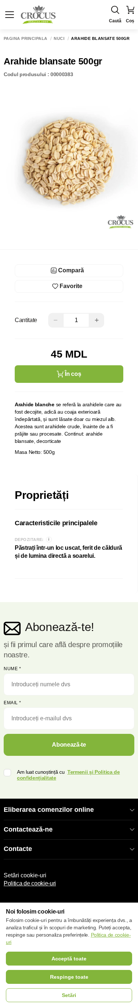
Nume (12, 668)
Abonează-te (69, 745)
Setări (69, 995)
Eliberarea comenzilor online (49, 809)
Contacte (18, 848)
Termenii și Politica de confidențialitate (68, 775)
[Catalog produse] (9, 14)
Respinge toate (69, 977)
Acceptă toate (69, 959)
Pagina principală (25, 39)
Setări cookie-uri (25, 875)
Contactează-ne (28, 829)
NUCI (59, 39)
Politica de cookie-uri (30, 883)
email (12, 702)
